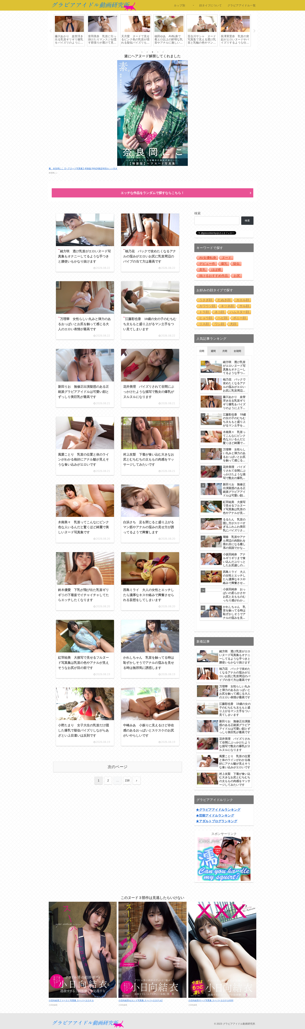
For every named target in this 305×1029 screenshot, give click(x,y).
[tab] (202, 351)
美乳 (202, 269)
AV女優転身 (207, 257)
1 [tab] (142, 52)
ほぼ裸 (216, 269)
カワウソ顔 (207, 306)
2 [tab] (147, 52)
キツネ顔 (227, 306)
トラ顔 (204, 312)
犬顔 (233, 324)
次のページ (118, 767)
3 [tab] (152, 52)
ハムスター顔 (239, 312)
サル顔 (244, 306)
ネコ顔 (219, 312)
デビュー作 (207, 263)
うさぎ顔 (205, 300)
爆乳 (224, 263)
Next (254, 31)
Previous (50, 31)
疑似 (236, 263)
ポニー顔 (239, 318)
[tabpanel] (69, 30)
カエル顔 (242, 300)
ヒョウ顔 (205, 318)
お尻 (237, 275)
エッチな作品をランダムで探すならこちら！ (152, 193)
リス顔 (204, 324)
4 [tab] (158, 52)
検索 (197, 213)
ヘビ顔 (222, 318)
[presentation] (202, 351)
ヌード (226, 257)
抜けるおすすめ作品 (213, 275)
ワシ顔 (219, 324)
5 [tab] (163, 52)
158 (127, 780)
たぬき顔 (224, 300)
